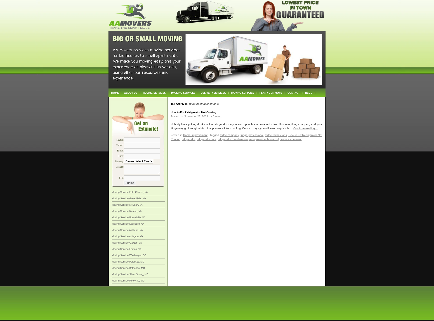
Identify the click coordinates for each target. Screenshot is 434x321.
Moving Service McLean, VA (127, 204)
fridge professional (252, 135)
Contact (294, 92)
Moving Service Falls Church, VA (130, 192)
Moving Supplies (242, 92)
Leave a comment (291, 139)
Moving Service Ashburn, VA (127, 230)
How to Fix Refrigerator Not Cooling (193, 112)
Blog (309, 92)
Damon (217, 116)
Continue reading (305, 128)
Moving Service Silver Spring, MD (130, 274)
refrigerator (188, 139)
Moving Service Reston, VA (127, 211)
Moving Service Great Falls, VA (129, 198)
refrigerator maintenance (233, 139)
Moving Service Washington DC (129, 255)
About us (130, 92)
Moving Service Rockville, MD (128, 280)
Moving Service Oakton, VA (127, 242)
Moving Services (154, 92)
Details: (120, 166)
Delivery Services (213, 92)
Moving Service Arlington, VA (127, 236)
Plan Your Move (270, 92)
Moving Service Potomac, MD (128, 261)
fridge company (229, 135)
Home (115, 92)
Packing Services (183, 92)
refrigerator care (206, 139)
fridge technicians (276, 135)
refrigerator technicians (263, 139)
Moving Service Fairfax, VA (126, 249)
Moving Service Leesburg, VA (128, 223)
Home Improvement (195, 135)
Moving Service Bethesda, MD (128, 268)
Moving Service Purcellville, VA (128, 217)
